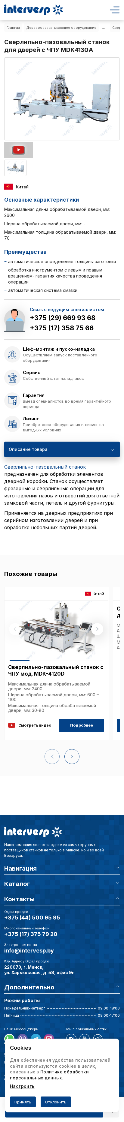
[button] (97, 629)
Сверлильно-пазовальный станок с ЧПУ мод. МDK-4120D (55, 670)
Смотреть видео (34, 725)
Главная (13, 28)
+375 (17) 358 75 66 (62, 328)
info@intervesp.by (29, 950)
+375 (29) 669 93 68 (62, 318)
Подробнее (81, 725)
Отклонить (56, 1102)
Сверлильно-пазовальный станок (45, 467)
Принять (22, 1102)
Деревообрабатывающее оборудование (61, 28)
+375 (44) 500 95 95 (32, 917)
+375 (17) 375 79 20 (30, 934)
